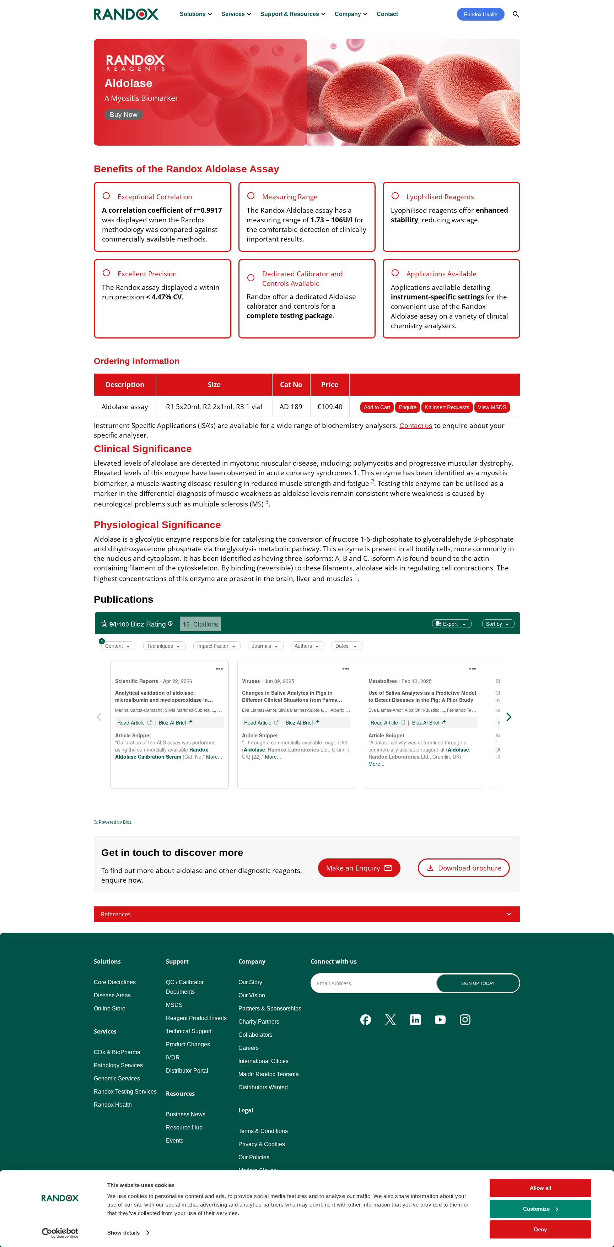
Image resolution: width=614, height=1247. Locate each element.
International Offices (263, 1061)
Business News (185, 1114)
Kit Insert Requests (447, 407)
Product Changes (188, 1044)
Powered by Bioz (114, 822)
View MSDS (492, 407)
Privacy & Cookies (261, 1144)
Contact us (415, 425)
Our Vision (251, 995)
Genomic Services (117, 1078)
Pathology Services (118, 1065)
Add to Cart (377, 407)
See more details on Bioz (496, 820)
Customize (536, 1209)
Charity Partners (258, 1022)
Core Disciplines (115, 982)
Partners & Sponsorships (269, 1008)
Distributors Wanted (263, 1087)
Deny (540, 1229)
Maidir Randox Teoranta (268, 1074)
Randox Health (480, 14)
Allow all (540, 1188)
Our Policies (253, 1157)
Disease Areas (112, 995)
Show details (123, 1233)
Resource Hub (184, 1127)
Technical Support (188, 1031)
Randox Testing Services (125, 1092)
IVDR (173, 1057)
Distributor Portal (187, 1071)
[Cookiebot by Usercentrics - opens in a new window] (60, 1233)
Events (174, 1141)
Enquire (407, 407)
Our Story (250, 982)
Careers (248, 1048)
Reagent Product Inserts (196, 1018)
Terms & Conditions (263, 1131)
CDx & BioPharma (117, 1052)
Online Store (109, 1008)
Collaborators (255, 1035)
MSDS (174, 1005)
